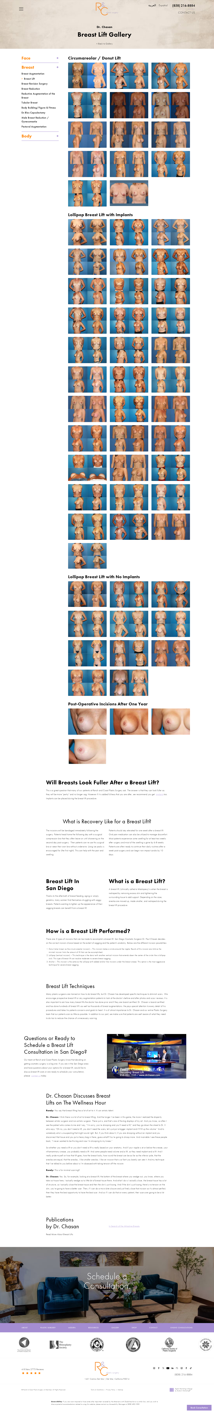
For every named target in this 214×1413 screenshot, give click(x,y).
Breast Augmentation (33, 73)
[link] (183, 6)
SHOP (134, 1328)
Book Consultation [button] (199, 1407)
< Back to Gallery (104, 43)
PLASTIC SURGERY (48, 1328)
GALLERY (115, 1328)
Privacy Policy (110, 1390)
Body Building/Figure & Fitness (39, 107)
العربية (152, 5)
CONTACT (153, 1328)
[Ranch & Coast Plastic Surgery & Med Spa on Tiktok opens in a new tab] (190, 1368)
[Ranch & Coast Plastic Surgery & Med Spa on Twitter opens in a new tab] (163, 1368)
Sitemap (120, 1390)
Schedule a (107, 1280)
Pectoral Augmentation (34, 126)
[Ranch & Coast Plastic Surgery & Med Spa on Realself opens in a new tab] (177, 1368)
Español (163, 5)
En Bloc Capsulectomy (33, 112)
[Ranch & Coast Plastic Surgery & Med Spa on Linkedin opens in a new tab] (172, 1368)
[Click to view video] (155, 1056)
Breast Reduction (31, 88)
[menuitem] (154, 1368)
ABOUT (25, 1328)
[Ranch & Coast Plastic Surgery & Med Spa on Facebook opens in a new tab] (158, 1368)
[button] (21, 9)
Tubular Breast (30, 102)
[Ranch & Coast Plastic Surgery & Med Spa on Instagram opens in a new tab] (154, 1368)
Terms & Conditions (97, 1390)
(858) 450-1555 (133, 1404)
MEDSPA (72, 1328)
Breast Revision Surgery (35, 83)
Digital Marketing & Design (183, 1390)
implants (159, 794)
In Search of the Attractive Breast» (124, 1226)
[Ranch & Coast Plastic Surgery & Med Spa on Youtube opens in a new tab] (168, 1368)
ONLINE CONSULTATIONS (181, 1328)
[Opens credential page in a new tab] (82, 1344)
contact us (35, 1075)
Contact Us (186, 12)
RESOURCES (93, 1328)
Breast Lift (29, 78)
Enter (107, 1295)
